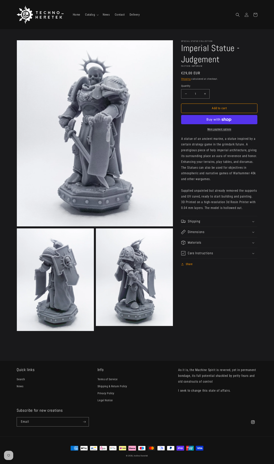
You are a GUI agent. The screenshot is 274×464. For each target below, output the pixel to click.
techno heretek (141, 456)
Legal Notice (105, 400)
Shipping (186, 79)
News (20, 386)
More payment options (219, 129)
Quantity (185, 85)
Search (21, 379)
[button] (91, 14)
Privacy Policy (105, 393)
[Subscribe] (84, 422)
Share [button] (189, 264)
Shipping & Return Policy (112, 386)
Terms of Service (107, 379)
